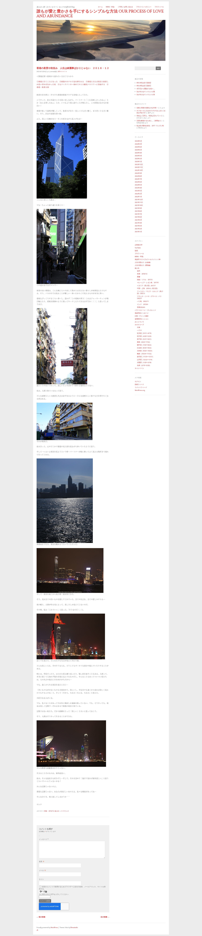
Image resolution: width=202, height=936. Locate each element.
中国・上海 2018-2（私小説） (148, 288)
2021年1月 (138, 232)
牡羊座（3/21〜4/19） (144, 333)
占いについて (139, 322)
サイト (41, 879)
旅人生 (57, 811)
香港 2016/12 (49, 811)
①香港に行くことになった (47, 82)
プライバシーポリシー (143, 7)
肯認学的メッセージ (141, 313)
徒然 (136, 250)
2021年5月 (138, 220)
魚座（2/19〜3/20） (144, 365)
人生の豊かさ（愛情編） (143, 265)
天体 (138, 327)
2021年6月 (138, 217)
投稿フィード (139, 384)
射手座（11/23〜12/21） (145, 357)
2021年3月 (138, 226)
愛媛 (138, 277)
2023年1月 (138, 161)
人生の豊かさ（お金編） (143, 262)
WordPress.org (140, 390)
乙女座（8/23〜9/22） (144, 348)
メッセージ (44, 839)
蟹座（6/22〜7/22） (144, 342)
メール (42, 870)
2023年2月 (138, 158)
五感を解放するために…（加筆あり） (149, 121)
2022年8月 (138, 176)
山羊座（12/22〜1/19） (145, 359)
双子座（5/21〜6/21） (144, 339)
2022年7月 (138, 179)
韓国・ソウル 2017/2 (144, 280)
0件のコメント (62, 71)
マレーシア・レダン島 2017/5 (148, 282)
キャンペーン (139, 368)
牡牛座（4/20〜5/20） (144, 336)
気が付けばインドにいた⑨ (146, 94)
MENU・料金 (110, 7)
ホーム (100, 7)
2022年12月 (139, 164)
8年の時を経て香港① (144, 86)
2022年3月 (138, 191)
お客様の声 (138, 245)
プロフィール (159, 7)
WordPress (54, 927)
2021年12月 (139, 199)
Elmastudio (74, 927)
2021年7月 (138, 214)
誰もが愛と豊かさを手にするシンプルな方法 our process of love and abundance (100, 14)
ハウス (139, 330)
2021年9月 (138, 208)
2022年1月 (138, 196)
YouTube (138, 248)
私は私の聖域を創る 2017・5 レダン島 (150, 126)
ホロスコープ (139, 325)
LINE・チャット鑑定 (141, 316)
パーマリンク (64, 811)
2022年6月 (138, 182)
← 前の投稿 (41, 917)
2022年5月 (138, 185)
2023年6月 (138, 147)
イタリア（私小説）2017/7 (146, 285)
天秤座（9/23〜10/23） (145, 351)
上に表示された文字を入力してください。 (54, 894)
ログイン (138, 381)
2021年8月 (138, 211)
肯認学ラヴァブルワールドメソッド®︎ (147, 259)
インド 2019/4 (142, 304)
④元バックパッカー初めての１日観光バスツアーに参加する (81, 84)
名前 (41, 861)
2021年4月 (138, 223)
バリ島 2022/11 (143, 301)
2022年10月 (139, 170)
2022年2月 (138, 194)
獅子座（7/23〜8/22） (144, 345)
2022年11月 (139, 167)
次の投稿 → (105, 917)
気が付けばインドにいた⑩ (146, 91)
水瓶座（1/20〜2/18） (144, 362)
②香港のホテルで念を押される (71, 82)
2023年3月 (138, 156)
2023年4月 (138, 153)
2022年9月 (138, 173)
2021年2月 (138, 229)
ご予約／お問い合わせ (125, 7)
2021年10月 (139, 205)
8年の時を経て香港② (144, 83)
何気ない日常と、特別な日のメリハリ (149, 116)
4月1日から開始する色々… (146, 89)
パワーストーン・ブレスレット (145, 310)
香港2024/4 (141, 307)
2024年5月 (138, 141)
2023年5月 (138, 150)
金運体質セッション (141, 319)
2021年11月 (139, 202)
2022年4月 (138, 188)
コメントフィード (141, 387)
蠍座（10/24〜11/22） (144, 354)
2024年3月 (138, 144)
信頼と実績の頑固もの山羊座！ (147, 108)
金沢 (138, 271)
